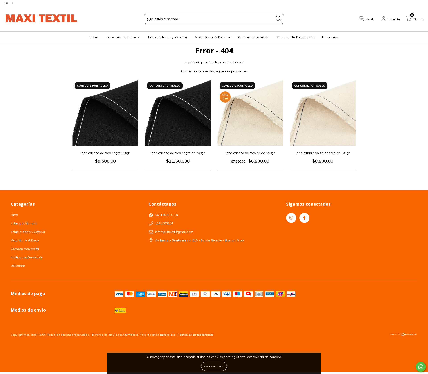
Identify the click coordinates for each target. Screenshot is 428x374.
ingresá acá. (168, 334)
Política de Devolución (296, 37)
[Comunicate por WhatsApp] (421, 367)
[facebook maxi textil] (13, 3)
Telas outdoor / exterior (167, 37)
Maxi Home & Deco (211, 37)
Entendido (214, 366)
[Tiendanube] (403, 335)
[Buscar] (278, 19)
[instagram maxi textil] (6, 3)
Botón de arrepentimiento (196, 334)
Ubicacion (330, 37)
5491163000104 (166, 215)
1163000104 (164, 223)
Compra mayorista (254, 37)
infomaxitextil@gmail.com (174, 232)
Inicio (94, 37)
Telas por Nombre (121, 37)
